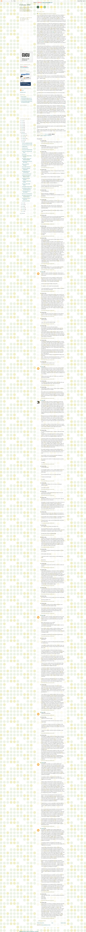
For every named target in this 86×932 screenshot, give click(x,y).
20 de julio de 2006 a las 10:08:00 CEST (47, 197)
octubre (23, 136)
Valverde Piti (49, 135)
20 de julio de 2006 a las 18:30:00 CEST (47, 710)
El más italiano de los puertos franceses (48, 13)
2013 (22, 120)
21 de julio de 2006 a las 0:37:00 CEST (47, 900)
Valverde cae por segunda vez (27, 193)
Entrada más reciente (40, 922)
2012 (22, 122)
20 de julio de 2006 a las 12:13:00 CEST (47, 291)
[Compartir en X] (51, 134)
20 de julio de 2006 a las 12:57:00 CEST (47, 364)
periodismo (45, 135)
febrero (23, 209)
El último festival (24, 146)
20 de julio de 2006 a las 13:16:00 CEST (47, 428)
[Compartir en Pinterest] (54, 134)
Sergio (42, 271)
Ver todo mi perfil (23, 92)
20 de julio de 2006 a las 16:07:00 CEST (47, 585)
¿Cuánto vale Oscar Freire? (26, 173)
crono (64, 105)
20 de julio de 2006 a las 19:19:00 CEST (47, 826)
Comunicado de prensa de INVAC (26, 99)
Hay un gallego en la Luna (26, 166)
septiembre (24, 138)
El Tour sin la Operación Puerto (27, 149)
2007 (22, 130)
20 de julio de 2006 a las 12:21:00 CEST (47, 323)
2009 (22, 127)
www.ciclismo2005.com (47, 2)
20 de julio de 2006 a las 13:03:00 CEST (47, 398)
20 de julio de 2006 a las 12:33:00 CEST (47, 338)
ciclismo (41, 135)
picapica (42, 762)
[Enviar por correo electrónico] (49, 134)
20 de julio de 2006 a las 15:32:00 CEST (47, 567)
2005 (22, 213)
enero (23, 211)
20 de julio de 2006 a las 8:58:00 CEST (47, 143)
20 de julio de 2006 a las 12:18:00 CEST (47, 316)
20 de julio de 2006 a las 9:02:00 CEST (47, 149)
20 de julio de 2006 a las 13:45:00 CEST (47, 495)
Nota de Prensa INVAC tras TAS (26, 98)
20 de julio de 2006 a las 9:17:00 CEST (47, 167)
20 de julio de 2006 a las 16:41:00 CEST (47, 601)
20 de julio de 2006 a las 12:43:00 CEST (47, 359)
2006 (22, 132)
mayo (23, 204)
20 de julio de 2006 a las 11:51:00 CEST (47, 263)
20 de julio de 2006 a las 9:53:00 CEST (47, 187)
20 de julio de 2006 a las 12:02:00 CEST (47, 269)
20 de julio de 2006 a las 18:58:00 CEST (47, 760)
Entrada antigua (63, 922)
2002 (43, 41)
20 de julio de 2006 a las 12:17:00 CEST (47, 310)
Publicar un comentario (42, 920)
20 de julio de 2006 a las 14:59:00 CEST (47, 561)
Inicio (52, 922)
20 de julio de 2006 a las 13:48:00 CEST (47, 509)
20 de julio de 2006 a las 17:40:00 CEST (47, 613)
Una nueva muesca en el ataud (27, 144)
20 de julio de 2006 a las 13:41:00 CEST (47, 489)
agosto (23, 140)
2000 (53, 31)
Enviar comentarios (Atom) (46, 924)
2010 (22, 125)
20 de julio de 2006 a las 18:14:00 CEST (47, 682)
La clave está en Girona (26, 200)
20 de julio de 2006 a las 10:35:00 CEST (47, 213)
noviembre (24, 135)
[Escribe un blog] (50, 134)
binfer (42, 400)
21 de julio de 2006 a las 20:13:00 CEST (47, 918)
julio (23, 141)
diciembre (24, 133)
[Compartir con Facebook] (52, 134)
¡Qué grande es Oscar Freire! (27, 186)
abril (23, 206)
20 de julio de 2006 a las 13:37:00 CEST (47, 480)
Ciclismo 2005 (24, 4)
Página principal (23, 96)
